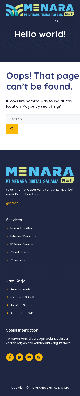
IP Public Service (21, 244)
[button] (57, 21)
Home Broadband (22, 228)
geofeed (12, 203)
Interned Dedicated (24, 236)
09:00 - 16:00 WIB (22, 297)
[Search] (12, 129)
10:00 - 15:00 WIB (21, 313)
